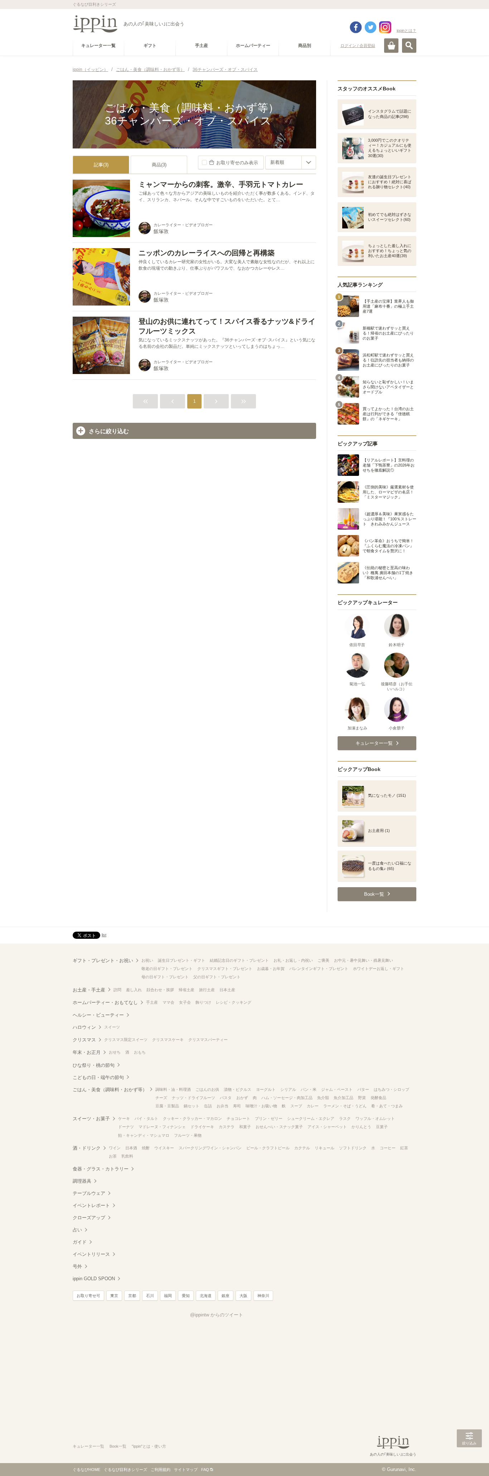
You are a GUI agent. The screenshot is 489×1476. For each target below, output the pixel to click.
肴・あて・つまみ (387, 1106)
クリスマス (84, 1039)
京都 (132, 1295)
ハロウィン (84, 1027)
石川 (150, 1295)
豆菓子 (382, 1127)
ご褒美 (323, 960)
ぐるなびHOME (86, 1469)
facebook (356, 27)
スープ (296, 1106)
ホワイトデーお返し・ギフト (378, 968)
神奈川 (263, 1295)
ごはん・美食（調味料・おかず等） (110, 1089)
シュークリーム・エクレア (310, 1118)
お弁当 (222, 1106)
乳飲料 (127, 1156)
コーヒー (388, 1148)
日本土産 (227, 990)
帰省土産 (186, 990)
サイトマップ (186, 1469)
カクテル (302, 1148)
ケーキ (124, 1118)
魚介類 (323, 1098)
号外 (77, 1266)
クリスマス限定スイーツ (125, 1039)
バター (363, 1089)
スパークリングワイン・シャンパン (210, 1148)
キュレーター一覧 (88, 1446)
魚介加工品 (343, 1098)
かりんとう (361, 1127)
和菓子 (245, 1127)
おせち (115, 1052)
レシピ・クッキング (233, 1002)
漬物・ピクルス (237, 1089)
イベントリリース (91, 1254)
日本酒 (131, 1148)
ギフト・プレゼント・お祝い (103, 960)
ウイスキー (164, 1148)
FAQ (205, 1469)
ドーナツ (126, 1127)
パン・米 (308, 1089)
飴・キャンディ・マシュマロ (143, 1135)
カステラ (226, 1127)
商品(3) (159, 164)
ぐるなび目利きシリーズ (125, 1469)
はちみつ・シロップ (391, 1089)
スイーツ (112, 1027)
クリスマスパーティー (208, 1039)
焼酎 (146, 1148)
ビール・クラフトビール (268, 1148)
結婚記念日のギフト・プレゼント (239, 960)
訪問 (117, 990)
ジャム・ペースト (337, 1089)
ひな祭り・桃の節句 (94, 1065)
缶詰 (208, 1106)
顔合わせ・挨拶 (160, 990)
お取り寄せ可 (88, 1295)
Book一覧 (118, 1446)
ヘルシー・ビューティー (98, 1015)
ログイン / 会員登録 (357, 45)
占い (77, 1230)
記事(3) (101, 164)
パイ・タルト (146, 1118)
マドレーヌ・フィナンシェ (162, 1127)
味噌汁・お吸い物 (261, 1106)
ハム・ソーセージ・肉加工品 (287, 1098)
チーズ (161, 1098)
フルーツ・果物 (188, 1135)
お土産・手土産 (89, 990)
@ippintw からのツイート (216, 1314)
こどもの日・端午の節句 (98, 1077)
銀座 (225, 1295)
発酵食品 (378, 1098)
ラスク (345, 1118)
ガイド (80, 1242)
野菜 (362, 1098)
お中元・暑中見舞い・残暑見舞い (363, 960)
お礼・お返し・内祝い (293, 960)
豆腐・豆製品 (167, 1106)
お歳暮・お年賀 (271, 968)
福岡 (168, 1295)
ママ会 (168, 1002)
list (104, 935)
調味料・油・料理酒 (173, 1089)
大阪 (243, 1295)
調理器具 (82, 1181)
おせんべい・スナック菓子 (279, 1127)
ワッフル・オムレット (375, 1118)
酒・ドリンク (87, 1148)
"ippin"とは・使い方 (149, 1446)
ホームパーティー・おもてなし (105, 1002)
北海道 (206, 1295)
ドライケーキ (202, 1127)
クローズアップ (89, 1217)
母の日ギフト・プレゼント (165, 977)
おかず (242, 1098)
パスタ (226, 1098)
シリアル (288, 1089)
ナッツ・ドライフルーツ (193, 1098)
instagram (385, 27)
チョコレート (238, 1118)
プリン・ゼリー (268, 1118)
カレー (313, 1106)
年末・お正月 (87, 1052)
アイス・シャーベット (327, 1127)
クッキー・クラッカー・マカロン (192, 1118)
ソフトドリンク (353, 1148)
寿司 (237, 1106)
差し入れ (134, 990)
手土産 (152, 1002)
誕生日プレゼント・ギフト (181, 960)
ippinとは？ (406, 30)
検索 (409, 45)
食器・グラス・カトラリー (101, 1169)
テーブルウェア (89, 1193)
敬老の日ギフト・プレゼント (167, 968)
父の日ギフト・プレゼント (217, 977)
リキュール (324, 1148)
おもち (140, 1052)
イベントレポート (91, 1205)
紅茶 (404, 1148)
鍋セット (191, 1106)
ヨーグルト (266, 1089)
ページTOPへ (469, 1460)
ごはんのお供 (207, 1089)
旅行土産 (207, 990)
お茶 (113, 1156)
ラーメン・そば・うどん (345, 1106)
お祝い (147, 960)
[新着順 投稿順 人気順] (290, 162)
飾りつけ (203, 1002)
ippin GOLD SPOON (94, 1278)
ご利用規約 (160, 1469)
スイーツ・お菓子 (91, 1118)
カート (391, 45)
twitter (370, 27)
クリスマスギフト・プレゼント (224, 968)
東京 (114, 1295)
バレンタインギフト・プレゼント (318, 968)
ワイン (115, 1148)
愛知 (186, 1295)
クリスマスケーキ (168, 1039)
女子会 (185, 1002)
